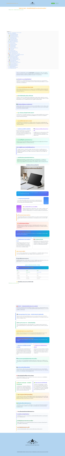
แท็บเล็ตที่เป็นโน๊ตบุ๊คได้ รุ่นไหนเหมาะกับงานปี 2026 (11, 3)
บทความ (17, 3)
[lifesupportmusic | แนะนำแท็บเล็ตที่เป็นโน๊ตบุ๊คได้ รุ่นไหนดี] (32, 3)
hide (10, 31)
